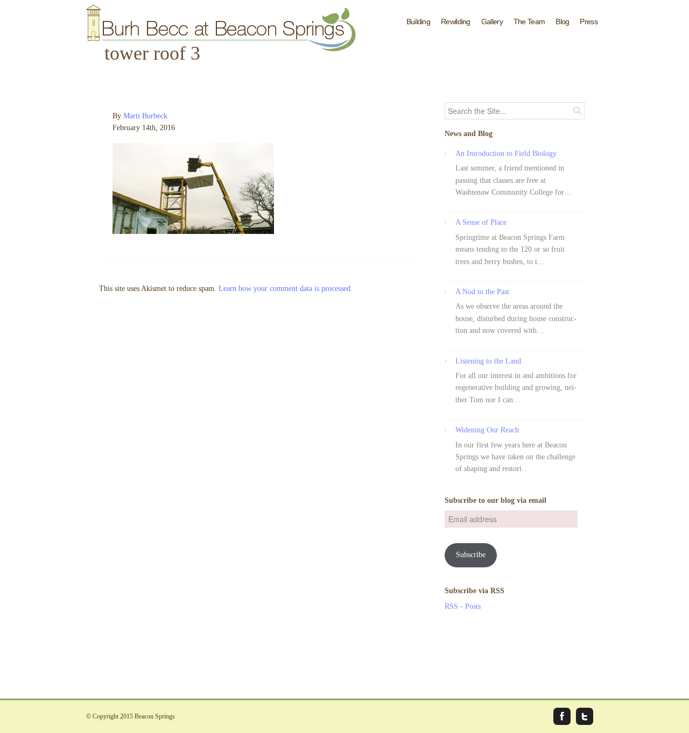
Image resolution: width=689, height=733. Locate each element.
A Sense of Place (481, 222)
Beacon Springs (155, 716)
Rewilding (455, 21)
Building (418, 21)
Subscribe (471, 555)
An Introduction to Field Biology (506, 154)
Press (588, 21)
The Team (529, 21)
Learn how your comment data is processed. (286, 288)
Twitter (584, 716)
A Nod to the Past (482, 292)
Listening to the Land (488, 361)
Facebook (562, 716)
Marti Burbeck (145, 116)
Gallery (492, 21)
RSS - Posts (463, 606)
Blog (562, 21)
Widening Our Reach (487, 430)
